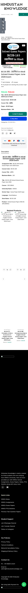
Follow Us (10, 130)
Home (2, 37)
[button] (2, 19)
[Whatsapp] (6, 133)
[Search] (23, 14)
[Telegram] (14, 133)
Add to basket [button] (7, 269)
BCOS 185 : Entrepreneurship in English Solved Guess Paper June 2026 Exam (21, 335)
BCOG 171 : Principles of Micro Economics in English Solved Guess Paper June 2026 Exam (7, 336)
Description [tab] (5, 151)
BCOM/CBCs (9, 37)
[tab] (5, 152)
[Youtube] (10, 133)
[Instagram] (2, 133)
